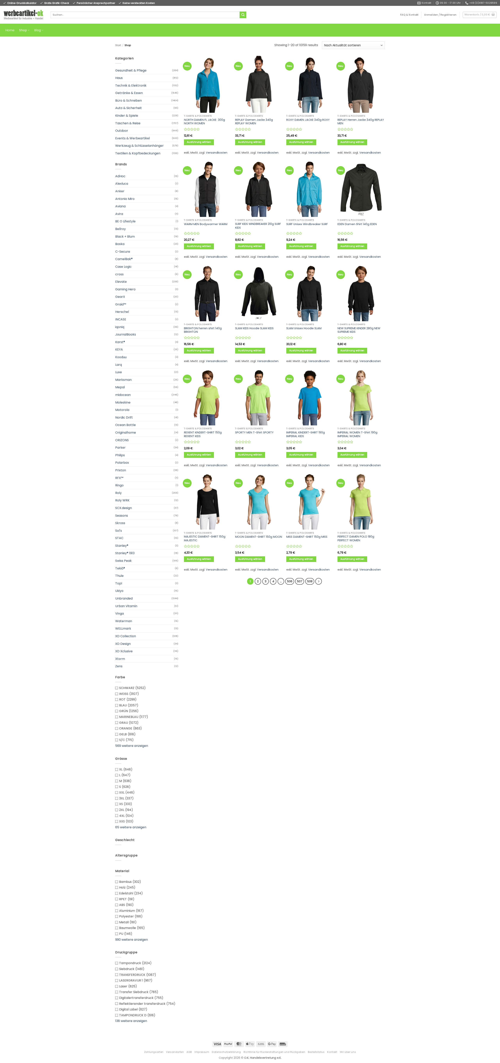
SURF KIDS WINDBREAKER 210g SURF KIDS (258, 225)
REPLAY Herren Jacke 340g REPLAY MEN (361, 121)
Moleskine (122, 402)
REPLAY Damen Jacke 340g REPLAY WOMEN (254, 121)
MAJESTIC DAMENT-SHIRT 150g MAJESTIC (204, 538)
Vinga (119, 613)
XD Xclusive (124, 651)
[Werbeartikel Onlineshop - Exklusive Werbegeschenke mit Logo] (24, 15)
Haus (119, 78)
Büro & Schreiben (128, 100)
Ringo (119, 485)
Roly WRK (122, 500)
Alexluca (121, 183)
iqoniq (119, 327)
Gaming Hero (125, 289)
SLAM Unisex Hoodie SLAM (303, 328)
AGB (189, 1052)
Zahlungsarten (153, 1052)
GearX (120, 296)
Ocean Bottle (125, 425)
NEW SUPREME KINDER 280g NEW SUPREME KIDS (359, 330)
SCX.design (123, 508)
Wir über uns (348, 1052)
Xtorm (120, 659)
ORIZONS (122, 440)
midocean (123, 395)
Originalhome (125, 432)
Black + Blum (125, 236)
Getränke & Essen (129, 93)
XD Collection (125, 636)
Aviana (120, 206)
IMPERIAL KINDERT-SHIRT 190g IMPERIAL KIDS (305, 434)
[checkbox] (146, 688)
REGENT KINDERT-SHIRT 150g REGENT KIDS (203, 434)
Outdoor (121, 130)
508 (309, 581)
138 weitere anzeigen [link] (131, 1021)
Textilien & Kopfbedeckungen (137, 153)
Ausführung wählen (199, 142)
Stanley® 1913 (125, 553)
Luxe (118, 372)
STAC (119, 538)
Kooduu (121, 357)
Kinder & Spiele (126, 115)
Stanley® (121, 545)
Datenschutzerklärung (226, 1052)
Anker (119, 191)
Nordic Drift (124, 417)
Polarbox (122, 462)
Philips (120, 455)
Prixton (120, 470)
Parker (120, 447)
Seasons (121, 515)
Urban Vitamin (126, 606)
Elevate (121, 281)
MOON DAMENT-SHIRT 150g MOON (258, 537)
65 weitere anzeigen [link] (130, 827)
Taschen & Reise (127, 123)
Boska (119, 244)
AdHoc (120, 176)
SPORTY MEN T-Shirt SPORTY (254, 432)
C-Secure (122, 251)
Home (9, 30)
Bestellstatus (316, 1052)
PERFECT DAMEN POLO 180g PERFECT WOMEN (356, 538)
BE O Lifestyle (125, 221)
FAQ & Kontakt (409, 14)
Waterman (123, 621)
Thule (119, 576)
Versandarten (175, 1052)
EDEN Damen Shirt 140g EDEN (357, 224)
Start (118, 45)
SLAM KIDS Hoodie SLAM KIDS (254, 328)
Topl (118, 583)
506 (289, 581)
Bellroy (120, 229)
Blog (37, 30)
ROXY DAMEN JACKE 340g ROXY (308, 120)
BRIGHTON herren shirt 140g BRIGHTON (203, 330)
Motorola (122, 410)
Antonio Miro (125, 199)
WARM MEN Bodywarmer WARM (205, 224)
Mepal (120, 387)
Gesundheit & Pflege (130, 70)
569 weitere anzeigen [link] (131, 746)
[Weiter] (318, 581)
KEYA (119, 349)
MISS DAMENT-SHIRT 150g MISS (306, 537)
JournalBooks (125, 334)
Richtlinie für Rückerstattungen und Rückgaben (274, 1052)
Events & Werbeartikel (132, 138)
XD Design (123, 644)
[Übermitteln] (243, 15)
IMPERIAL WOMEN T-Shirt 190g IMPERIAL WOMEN (357, 434)
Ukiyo (119, 591)
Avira (119, 214)
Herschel (122, 312)
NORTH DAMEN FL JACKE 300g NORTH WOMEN (204, 121)
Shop (23, 30)
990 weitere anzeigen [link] (131, 939)
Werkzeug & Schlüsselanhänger (139, 145)
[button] (440, 14)
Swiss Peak (123, 560)
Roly (118, 493)
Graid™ (120, 304)
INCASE (120, 319)
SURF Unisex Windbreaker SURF (307, 224)
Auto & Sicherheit (128, 108)
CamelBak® (124, 259)
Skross (120, 523)
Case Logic (123, 266)
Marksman (123, 380)
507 (299, 581)
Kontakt (332, 1052)
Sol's (118, 530)
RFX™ (119, 478)
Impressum (202, 1052)
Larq (118, 364)
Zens (118, 666)
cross (119, 274)
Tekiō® (120, 568)
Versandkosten (216, 153)
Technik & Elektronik (130, 85)
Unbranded (124, 598)
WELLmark (123, 628)
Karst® (120, 342)
